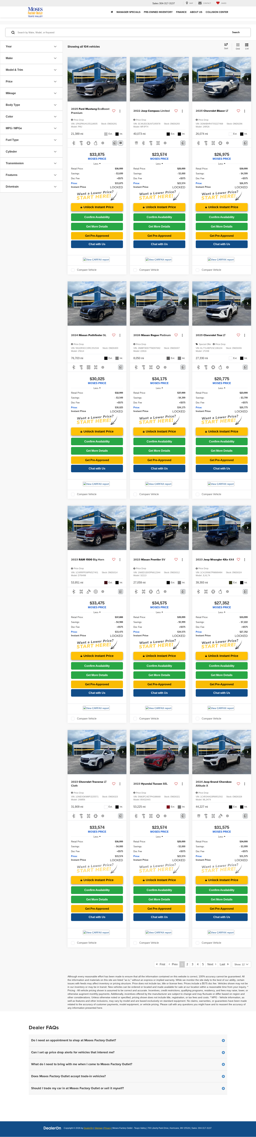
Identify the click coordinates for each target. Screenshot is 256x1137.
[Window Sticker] (120, 143)
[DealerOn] (52, 1128)
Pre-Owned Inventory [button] (158, 12)
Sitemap (98, 1128)
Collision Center (217, 12)
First (161, 964)
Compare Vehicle (86, 269)
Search (236, 32)
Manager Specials (128, 12)
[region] (97, 176)
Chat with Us (97, 244)
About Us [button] (196, 12)
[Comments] (115, 143)
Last (223, 964)
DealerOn (88, 1128)
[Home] (112, 12)
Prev (174, 964)
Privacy (107, 1128)
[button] (122, 79)
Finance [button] (181, 12)
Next (211, 964)
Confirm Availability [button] (97, 217)
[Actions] (120, 111)
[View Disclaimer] (103, 143)
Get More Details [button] (97, 226)
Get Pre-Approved (97, 235)
